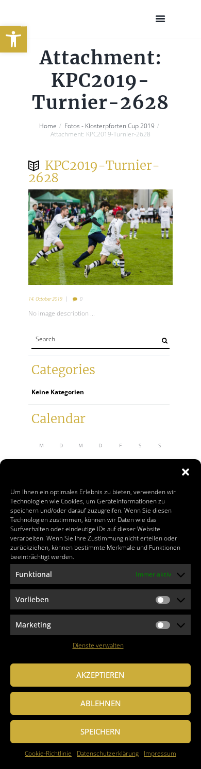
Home (48, 126)
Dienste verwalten (98, 645)
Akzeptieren (100, 675)
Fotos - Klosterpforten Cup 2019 (109, 126)
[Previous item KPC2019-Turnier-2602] (64, 237)
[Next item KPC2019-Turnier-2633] (136, 237)
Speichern (100, 731)
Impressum (160, 753)
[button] (13, 39)
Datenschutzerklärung (108, 753)
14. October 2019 (45, 298)
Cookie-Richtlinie (48, 753)
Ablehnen (100, 703)
